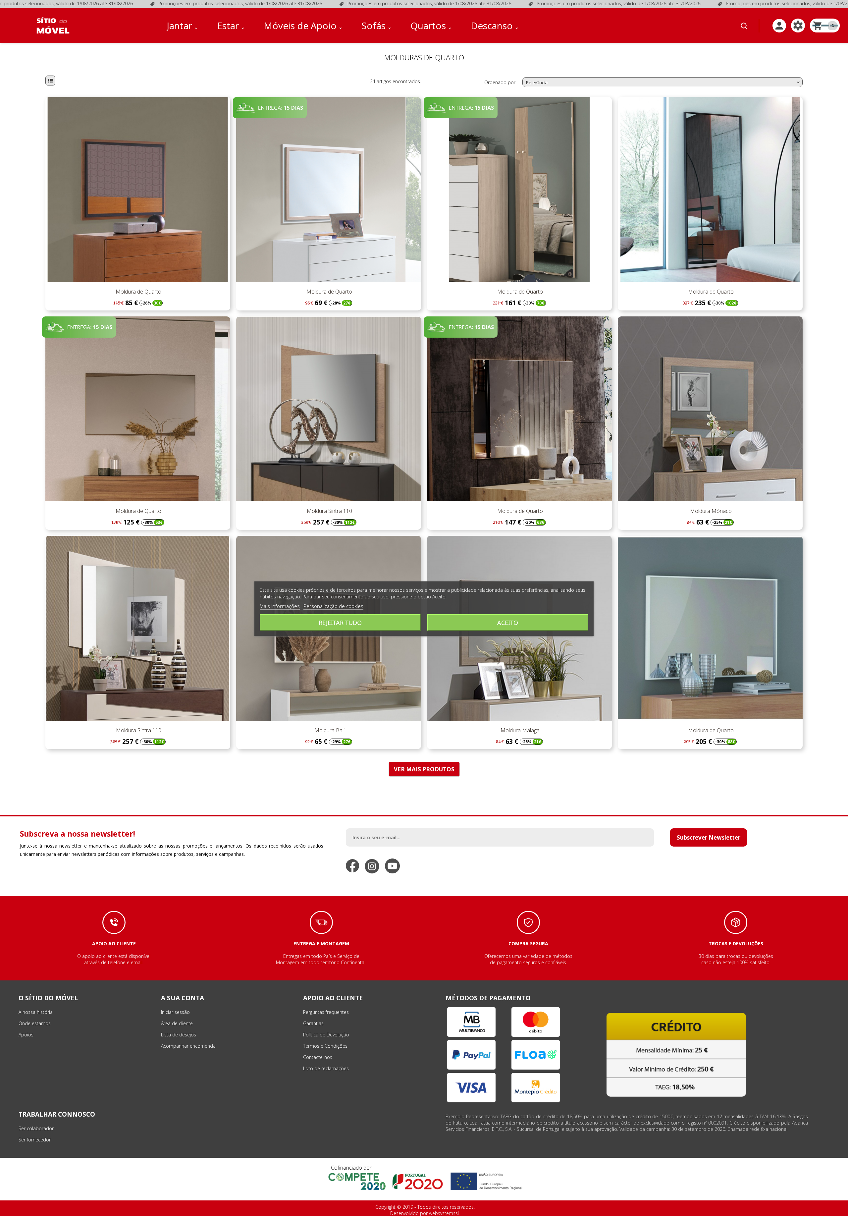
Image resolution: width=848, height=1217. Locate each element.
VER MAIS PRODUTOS (424, 769)
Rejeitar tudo (340, 622)
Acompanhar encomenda (188, 1046)
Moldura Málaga (519, 730)
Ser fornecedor (35, 1139)
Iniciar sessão (175, 1012)
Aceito (507, 622)
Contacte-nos (317, 1057)
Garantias (313, 1023)
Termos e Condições (325, 1046)
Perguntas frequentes (326, 1012)
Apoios (26, 1034)
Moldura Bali (328, 730)
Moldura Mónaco (710, 511)
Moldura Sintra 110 (328, 511)
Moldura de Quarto (137, 291)
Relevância (663, 82)
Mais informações (280, 605)
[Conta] (779, 25)
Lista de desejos (178, 1034)
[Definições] (798, 25)
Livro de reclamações (326, 1068)
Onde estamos (35, 1023)
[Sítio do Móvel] (53, 25)
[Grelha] (50, 80)
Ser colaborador (36, 1128)
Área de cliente (177, 1023)
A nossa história (36, 1012)
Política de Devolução (326, 1034)
